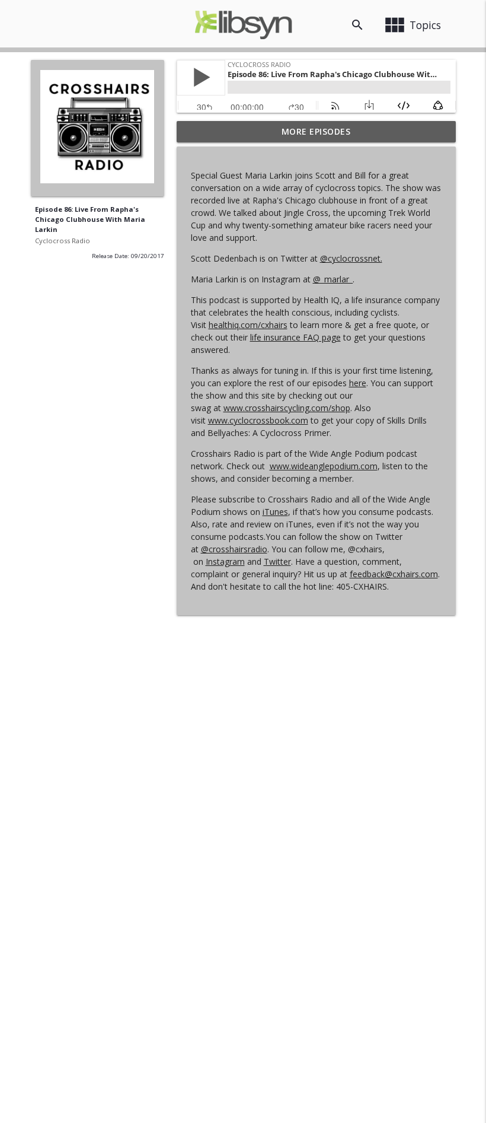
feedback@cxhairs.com (394, 574)
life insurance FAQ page (295, 337)
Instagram (225, 561)
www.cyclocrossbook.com (258, 420)
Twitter (277, 561)
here (357, 383)
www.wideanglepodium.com (324, 466)
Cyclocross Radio (62, 240)
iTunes (275, 511)
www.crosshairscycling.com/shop (286, 407)
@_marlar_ (333, 279)
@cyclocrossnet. (351, 258)
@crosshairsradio (234, 549)
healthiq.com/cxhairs (248, 324)
